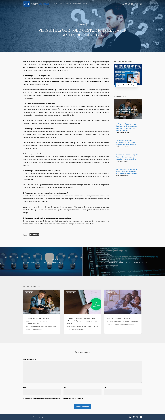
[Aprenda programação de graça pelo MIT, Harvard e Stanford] (123, 261)
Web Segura (71, 292)
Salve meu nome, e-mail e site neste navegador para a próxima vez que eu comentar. (54, 398)
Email (65, 388)
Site (105, 388)
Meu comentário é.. (30, 359)
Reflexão (82, 24)
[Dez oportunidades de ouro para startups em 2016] (41, 261)
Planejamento (34, 234)
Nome (25, 388)
